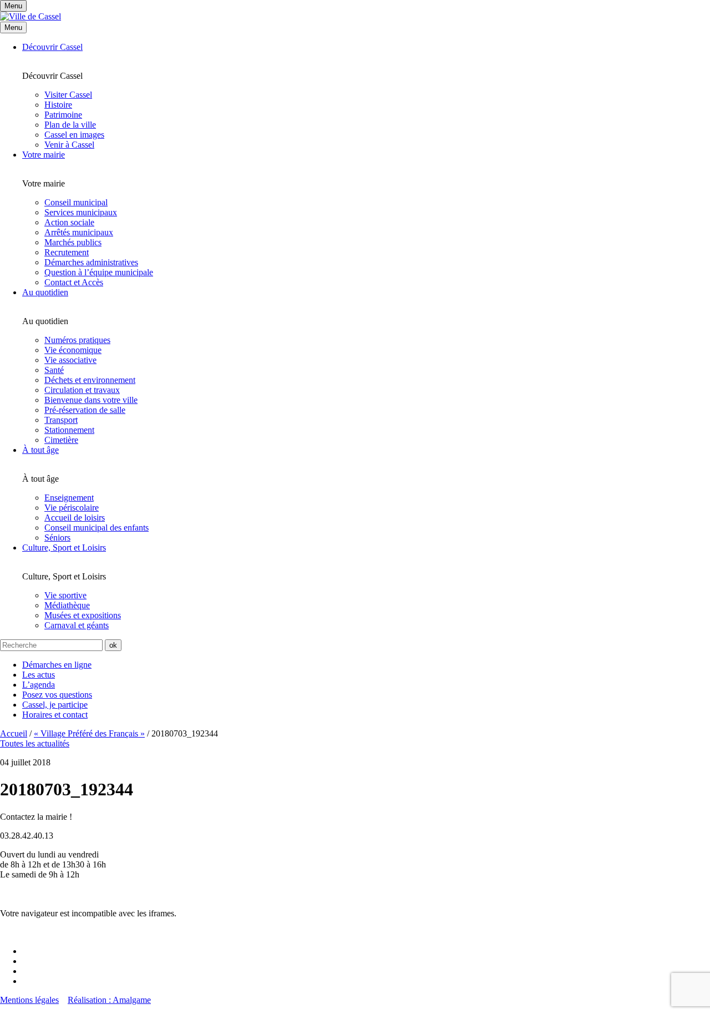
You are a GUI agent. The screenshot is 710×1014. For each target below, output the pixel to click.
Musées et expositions (82, 615)
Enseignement (69, 497)
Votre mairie (43, 154)
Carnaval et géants (76, 625)
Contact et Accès (73, 282)
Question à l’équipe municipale (98, 272)
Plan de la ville (70, 124)
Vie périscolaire (71, 507)
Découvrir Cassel (52, 47)
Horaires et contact (55, 714)
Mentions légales (29, 1000)
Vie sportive (65, 595)
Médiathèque (67, 605)
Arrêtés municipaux (78, 232)
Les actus (38, 674)
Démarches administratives (91, 262)
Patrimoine (63, 114)
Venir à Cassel (69, 144)
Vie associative (70, 360)
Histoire (58, 104)
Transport (61, 420)
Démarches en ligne (57, 664)
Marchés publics (73, 242)
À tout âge (40, 450)
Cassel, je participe (55, 704)
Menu (13, 27)
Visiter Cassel (68, 94)
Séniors (57, 537)
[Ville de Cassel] (30, 16)
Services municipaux (80, 212)
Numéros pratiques (77, 340)
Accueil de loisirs (74, 517)
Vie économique (73, 350)
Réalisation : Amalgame (109, 1000)
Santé (54, 370)
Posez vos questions (57, 694)
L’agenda (38, 684)
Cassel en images (74, 134)
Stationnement (69, 430)
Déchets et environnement (89, 380)
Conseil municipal (76, 202)
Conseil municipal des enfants (96, 527)
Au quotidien (45, 292)
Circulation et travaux (82, 390)
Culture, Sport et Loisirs (64, 547)
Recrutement (66, 252)
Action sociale (69, 222)
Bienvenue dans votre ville (91, 400)
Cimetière (61, 440)
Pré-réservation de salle (84, 410)
